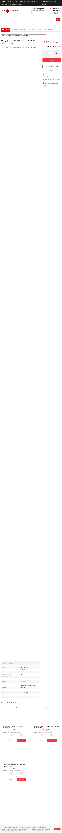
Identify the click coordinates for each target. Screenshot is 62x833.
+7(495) (56, 8)
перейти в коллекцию (51, 66)
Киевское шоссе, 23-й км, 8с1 (38, 9)
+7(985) (56, 10)
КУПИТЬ (21, 741)
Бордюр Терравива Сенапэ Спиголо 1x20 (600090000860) (15, 765)
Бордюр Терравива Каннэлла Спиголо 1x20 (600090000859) (46, 727)
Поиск (58, 19)
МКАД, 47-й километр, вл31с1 (38, 12)
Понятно (57, 829)
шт (51, 56)
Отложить (11, 741)
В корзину (52, 60)
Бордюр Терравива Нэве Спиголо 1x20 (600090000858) (14, 727)
